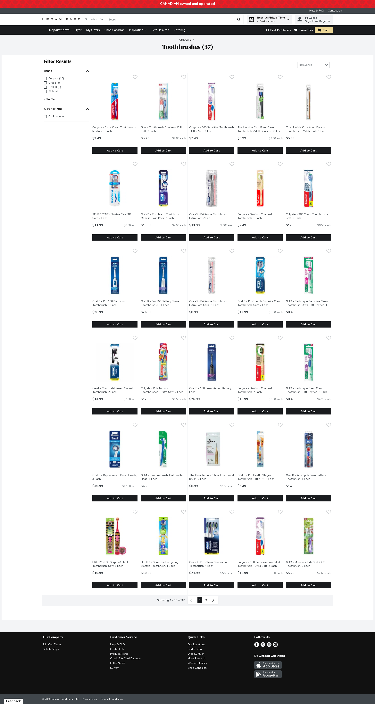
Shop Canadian (114, 30)
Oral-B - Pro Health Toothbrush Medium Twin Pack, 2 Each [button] (163, 216)
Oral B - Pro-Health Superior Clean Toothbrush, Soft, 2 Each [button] (260, 303)
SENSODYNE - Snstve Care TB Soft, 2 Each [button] (115, 216)
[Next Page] (214, 600)
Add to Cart (115, 150)
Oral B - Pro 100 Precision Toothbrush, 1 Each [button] (115, 303)
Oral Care (185, 40)
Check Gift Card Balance (125, 658)
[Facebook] (256, 646)
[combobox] (94, 19)
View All (49, 98)
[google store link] (268, 677)
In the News (117, 663)
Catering (179, 30)
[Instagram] (269, 646)
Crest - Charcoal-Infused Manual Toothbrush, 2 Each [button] (115, 390)
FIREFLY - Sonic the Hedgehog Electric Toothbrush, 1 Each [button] (163, 564)
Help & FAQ (316, 10)
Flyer (77, 30)
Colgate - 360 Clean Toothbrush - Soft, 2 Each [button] (308, 216)
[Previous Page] (191, 600)
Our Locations (196, 644)
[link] (278, 30)
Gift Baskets (160, 30)
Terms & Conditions (112, 699)
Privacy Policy (89, 699)
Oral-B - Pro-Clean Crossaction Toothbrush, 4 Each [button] (211, 564)
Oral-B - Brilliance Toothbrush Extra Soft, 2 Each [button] (211, 216)
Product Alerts (119, 654)
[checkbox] (135, 77)
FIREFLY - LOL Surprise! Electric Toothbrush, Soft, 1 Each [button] (115, 564)
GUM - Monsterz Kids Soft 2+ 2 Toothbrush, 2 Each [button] (308, 564)
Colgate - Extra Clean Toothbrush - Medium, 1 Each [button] (115, 129)
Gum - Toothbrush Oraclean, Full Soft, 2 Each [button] (163, 129)
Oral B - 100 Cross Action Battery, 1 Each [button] (211, 390)
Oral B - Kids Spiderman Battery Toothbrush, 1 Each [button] (308, 477)
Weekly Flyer (196, 654)
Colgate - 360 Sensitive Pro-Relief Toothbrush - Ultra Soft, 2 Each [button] (260, 564)
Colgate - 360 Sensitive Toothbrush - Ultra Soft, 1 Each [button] (211, 129)
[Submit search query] (239, 19)
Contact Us (335, 10)
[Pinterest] (275, 646)
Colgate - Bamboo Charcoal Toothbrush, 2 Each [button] (260, 390)
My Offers (93, 30)
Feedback (13, 701)
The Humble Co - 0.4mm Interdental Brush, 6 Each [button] (211, 477)
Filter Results (57, 61)
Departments (59, 30)
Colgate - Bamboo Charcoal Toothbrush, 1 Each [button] (260, 216)
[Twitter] (263, 646)
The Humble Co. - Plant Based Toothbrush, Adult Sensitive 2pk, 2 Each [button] (259, 131)
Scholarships (51, 649)
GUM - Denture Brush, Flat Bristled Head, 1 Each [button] (163, 477)
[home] (62, 19)
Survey (114, 668)
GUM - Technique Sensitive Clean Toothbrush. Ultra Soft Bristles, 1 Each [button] (307, 305)
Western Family (197, 663)
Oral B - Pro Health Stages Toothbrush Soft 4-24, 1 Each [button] (260, 477)
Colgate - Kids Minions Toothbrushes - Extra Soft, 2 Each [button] (163, 390)
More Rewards (197, 658)
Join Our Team (52, 644)
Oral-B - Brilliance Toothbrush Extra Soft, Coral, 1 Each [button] (211, 303)
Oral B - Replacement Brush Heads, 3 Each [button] (114, 477)
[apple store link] (268, 668)
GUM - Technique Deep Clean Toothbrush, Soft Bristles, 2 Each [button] (308, 390)
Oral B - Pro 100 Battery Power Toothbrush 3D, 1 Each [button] (163, 303)
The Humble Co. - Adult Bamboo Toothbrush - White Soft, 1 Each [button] (308, 129)
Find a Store (195, 649)
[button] (287, 18)
